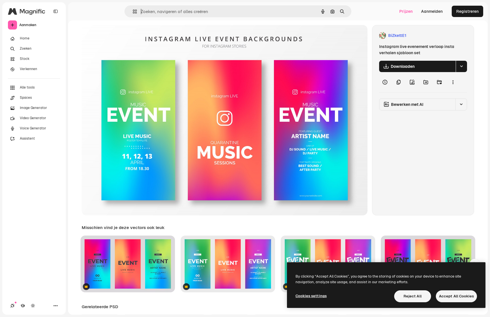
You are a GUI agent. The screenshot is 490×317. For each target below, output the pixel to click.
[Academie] (22, 305)
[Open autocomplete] (132, 11)
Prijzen (406, 11)
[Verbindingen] (12, 305)
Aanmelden (432, 11)
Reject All (413, 296)
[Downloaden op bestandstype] (461, 66)
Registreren (467, 11)
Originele (119, 35)
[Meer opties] (453, 82)
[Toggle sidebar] (55, 11)
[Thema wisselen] (32, 305)
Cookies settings (311, 295)
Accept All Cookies (456, 296)
